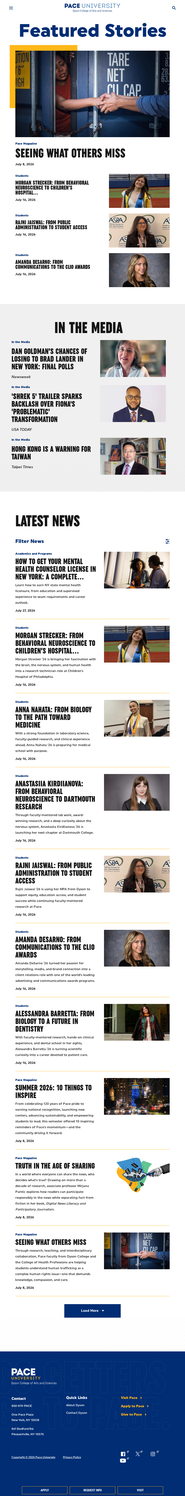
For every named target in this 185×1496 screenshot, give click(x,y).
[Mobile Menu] (11, 8)
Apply (45, 1490)
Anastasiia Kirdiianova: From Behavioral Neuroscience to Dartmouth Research (55, 795)
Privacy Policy (72, 1457)
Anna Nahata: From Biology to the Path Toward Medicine (53, 717)
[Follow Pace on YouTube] (124, 1460)
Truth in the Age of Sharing (55, 1166)
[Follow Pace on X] (139, 1454)
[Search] (174, 8)
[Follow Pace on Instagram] (154, 1454)
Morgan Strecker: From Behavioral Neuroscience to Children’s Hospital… (52, 187)
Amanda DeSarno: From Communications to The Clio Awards (52, 264)
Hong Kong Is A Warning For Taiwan (51, 452)
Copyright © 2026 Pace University (33, 1457)
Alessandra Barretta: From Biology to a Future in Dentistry (54, 1021)
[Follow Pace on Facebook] (124, 1454)
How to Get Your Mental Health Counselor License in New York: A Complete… (55, 568)
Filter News (29, 541)
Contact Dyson (76, 1412)
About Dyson (75, 1405)
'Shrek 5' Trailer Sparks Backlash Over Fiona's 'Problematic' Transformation (47, 407)
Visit (140, 1490)
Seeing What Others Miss (70, 153)
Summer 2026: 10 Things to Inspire (53, 1091)
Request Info (92, 1490)
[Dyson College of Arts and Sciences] (92, 8)
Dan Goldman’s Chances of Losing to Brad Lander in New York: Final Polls (49, 358)
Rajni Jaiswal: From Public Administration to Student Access (51, 225)
